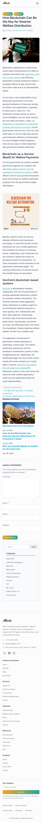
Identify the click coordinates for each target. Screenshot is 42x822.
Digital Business (12, 577)
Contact (5, 770)
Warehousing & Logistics (11, 714)
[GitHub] (14, 653)
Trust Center (7, 767)
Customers (6, 742)
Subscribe (21, 792)
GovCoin (6, 288)
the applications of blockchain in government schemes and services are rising (20, 124)
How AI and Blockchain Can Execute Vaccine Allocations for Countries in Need (19, 436)
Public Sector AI (12, 591)
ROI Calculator (8, 735)
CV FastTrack (7, 693)
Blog (4, 749)
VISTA (5, 665)
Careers (5, 763)
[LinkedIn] (9, 653)
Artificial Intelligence (14, 562)
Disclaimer (19, 810)
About (5, 759)
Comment (7, 477)
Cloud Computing (13, 573)
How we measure (9, 738)
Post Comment (10, 537)
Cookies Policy (8, 810)
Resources (6, 746)
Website (6, 525)
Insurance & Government (11, 721)
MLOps (5, 700)
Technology (8, 14)
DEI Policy (28, 810)
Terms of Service (21, 805)
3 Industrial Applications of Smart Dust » (19, 396)
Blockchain (18, 14)
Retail (4, 717)
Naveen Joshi (20, 30)
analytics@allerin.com (12, 644)
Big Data (9, 566)
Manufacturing (8, 710)
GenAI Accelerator (9, 689)
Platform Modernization (11, 696)
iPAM (4, 672)
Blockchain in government (12, 387)
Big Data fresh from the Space (18, 426)
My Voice (10, 588)
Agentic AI (6, 686)
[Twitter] (4, 653)
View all (5, 725)
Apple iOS (10, 559)
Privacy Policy (26, 796)
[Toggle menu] (37, 3)
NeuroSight (7, 675)
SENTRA (6, 668)
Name (6, 503)
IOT (7, 584)
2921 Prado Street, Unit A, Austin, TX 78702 (20, 647)
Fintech (9, 580)
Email (5, 514)
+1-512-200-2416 (11, 640)
